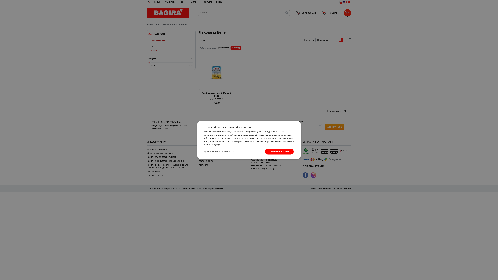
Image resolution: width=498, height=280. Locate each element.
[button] (219, 151)
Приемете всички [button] (279, 151)
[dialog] (249, 140)
